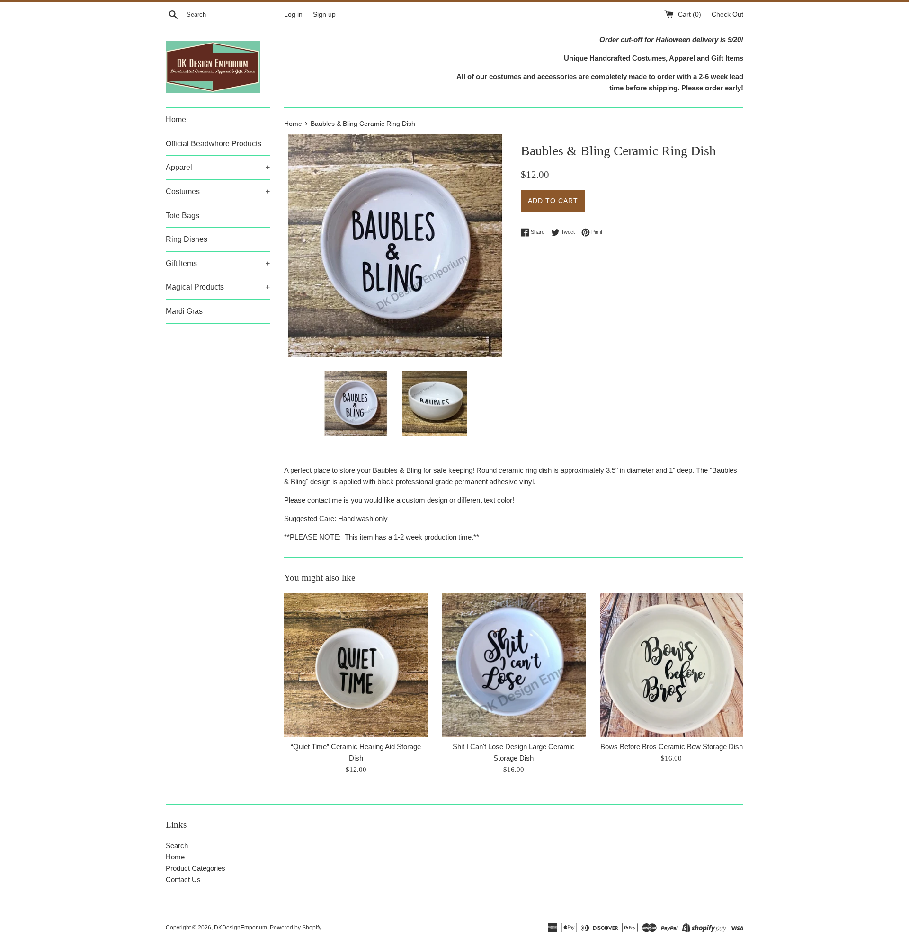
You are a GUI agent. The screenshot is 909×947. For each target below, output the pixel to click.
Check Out (727, 14)
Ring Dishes (186, 239)
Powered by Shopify (295, 927)
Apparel (218, 167)
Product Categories (195, 868)
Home (176, 119)
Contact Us (183, 880)
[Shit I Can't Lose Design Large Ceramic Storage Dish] (513, 664)
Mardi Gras (184, 311)
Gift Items (218, 263)
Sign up (324, 14)
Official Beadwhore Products (213, 144)
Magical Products (218, 287)
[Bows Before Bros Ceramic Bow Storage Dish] (671, 664)
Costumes (218, 191)
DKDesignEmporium (240, 927)
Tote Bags (182, 216)
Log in (293, 14)
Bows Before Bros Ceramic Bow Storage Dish (671, 747)
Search (177, 845)
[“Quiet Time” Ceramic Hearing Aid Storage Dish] (356, 664)
